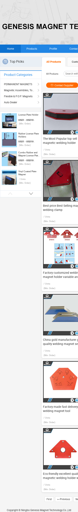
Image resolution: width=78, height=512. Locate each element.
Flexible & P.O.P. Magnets (18, 96)
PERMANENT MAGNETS (18, 84)
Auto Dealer (10, 102)
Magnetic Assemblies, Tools (20, 90)
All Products (52, 73)
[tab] (54, 61)
